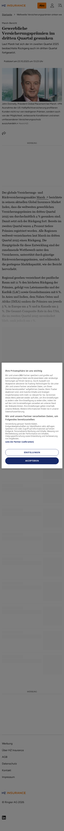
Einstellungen (32, 452)
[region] (32, 416)
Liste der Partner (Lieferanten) (19, 442)
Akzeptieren (32, 461)
